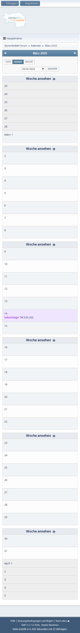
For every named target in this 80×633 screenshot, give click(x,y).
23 (5, 86)
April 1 (8, 563)
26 (5, 110)
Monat (18, 61)
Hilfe (12, 620)
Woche (29, 61)
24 (5, 94)
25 (5, 102)
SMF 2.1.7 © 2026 (30, 625)
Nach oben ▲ (63, 620)
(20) (26, 317)
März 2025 (40, 53)
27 (5, 118)
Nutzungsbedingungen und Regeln (35, 620)
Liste (8, 61)
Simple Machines (50, 625)
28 (5, 126)
